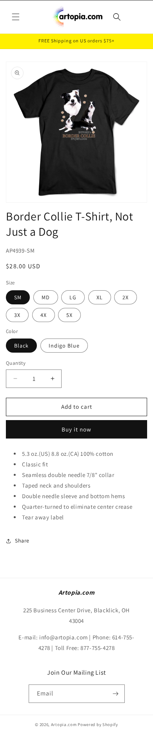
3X (17, 315)
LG (72, 297)
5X (69, 315)
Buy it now (76, 429)
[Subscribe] (115, 693)
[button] (15, 16)
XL (100, 297)
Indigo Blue (64, 345)
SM (18, 297)
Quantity (16, 363)
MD (46, 297)
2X (125, 297)
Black (21, 345)
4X (43, 315)
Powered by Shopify (98, 724)
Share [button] (22, 540)
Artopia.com (64, 724)
